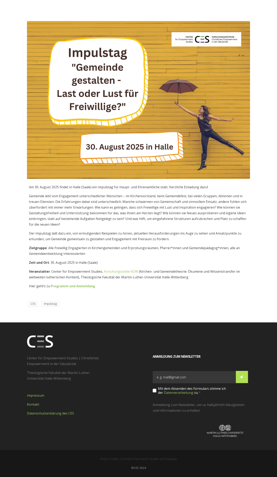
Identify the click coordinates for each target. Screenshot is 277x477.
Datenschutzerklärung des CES (50, 413)
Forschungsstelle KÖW (121, 271)
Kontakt (33, 404)
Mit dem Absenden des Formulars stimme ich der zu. (192, 391)
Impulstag (50, 304)
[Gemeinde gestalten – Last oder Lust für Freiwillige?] (138, 99)
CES (33, 304)
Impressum (35, 395)
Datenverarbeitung (178, 392)
